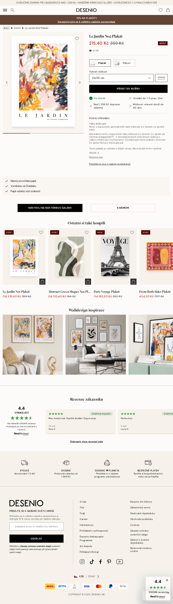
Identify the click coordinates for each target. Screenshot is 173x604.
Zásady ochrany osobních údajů (35, 546)
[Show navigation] (5, 10)
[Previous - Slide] (6, 82)
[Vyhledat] (12, 10)
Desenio (96, 594)
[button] (161, 78)
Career (84, 519)
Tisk (82, 507)
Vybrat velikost (98, 71)
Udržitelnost (86, 525)
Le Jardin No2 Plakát (36, 28)
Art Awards (86, 546)
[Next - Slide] (79, 82)
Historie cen (96, 157)
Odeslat (36, 538)
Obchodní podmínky (141, 519)
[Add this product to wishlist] (77, 38)
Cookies (135, 525)
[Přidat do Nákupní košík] (42, 282)
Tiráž (82, 513)
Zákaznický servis (140, 507)
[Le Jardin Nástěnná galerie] (33, 345)
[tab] (16, 132)
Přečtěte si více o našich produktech (110, 164)
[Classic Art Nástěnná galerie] (96, 345)
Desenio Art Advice (141, 501)
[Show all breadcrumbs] (6, 28)
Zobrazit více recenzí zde (86, 441)
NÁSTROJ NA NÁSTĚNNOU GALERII (50, 207)
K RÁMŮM (123, 207)
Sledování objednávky (142, 513)
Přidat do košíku (128, 88)
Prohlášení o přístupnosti (94, 530)
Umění (17, 28)
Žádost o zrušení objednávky (139, 541)
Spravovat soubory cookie (141, 549)
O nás (83, 501)
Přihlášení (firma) (89, 552)
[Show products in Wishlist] (160, 10)
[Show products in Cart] (168, 10)
